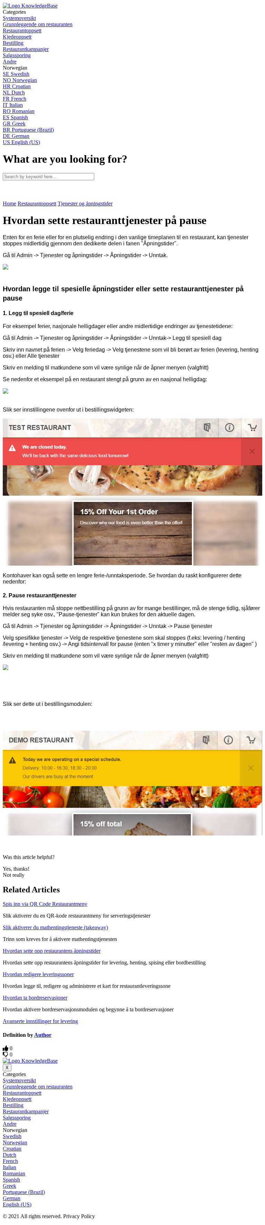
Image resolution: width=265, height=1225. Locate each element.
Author (42, 1035)
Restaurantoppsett (37, 203)
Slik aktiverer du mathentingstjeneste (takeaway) (55, 927)
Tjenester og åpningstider (85, 203)
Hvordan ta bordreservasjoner (35, 998)
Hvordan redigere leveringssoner (38, 974)
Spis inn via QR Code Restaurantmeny (45, 904)
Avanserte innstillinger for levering (40, 1021)
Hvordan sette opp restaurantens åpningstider (51, 951)
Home (9, 203)
